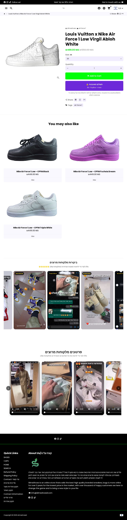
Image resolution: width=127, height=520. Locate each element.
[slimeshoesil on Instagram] (7, 2)
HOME (6, 464)
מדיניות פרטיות (10, 483)
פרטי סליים (8, 497)
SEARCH (7, 468)
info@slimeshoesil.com (40, 493)
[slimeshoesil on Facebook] (5, 2)
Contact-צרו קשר (11, 479)
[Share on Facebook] (118, 14)
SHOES (7, 457)
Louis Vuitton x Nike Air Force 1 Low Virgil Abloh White (29, 14)
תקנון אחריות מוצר (11, 486)
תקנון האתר (8, 490)
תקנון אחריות (9, 501)
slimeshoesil (22, 515)
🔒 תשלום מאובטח (94, 86)
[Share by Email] (122, 14)
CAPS (6, 461)
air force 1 (81, 28)
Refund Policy (10, 472)
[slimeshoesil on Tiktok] (10, 2)
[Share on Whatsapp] (120, 14)
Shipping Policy (10, 475)
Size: (68, 54)
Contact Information (13, 494)
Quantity (69, 64)
